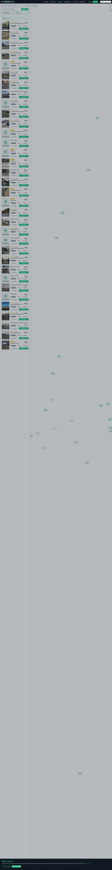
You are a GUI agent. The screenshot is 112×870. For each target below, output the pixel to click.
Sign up (95, 1)
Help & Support (83, 1)
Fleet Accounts (75, 1)
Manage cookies (6, 866)
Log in (91, 1)
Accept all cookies (16, 866)
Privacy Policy (88, 863)
